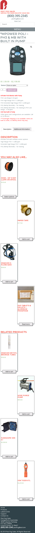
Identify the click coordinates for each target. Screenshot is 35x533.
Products (4, 510)
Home (3, 508)
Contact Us (4, 516)
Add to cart (12, 90)
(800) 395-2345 (17, 16)
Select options (9, 197)
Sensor (3, 85)
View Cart (17, 21)
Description (7, 129)
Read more (26, 324)
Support (3, 514)
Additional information (22, 129)
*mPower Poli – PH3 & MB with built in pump (14, 37)
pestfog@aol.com (17, 19)
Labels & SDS (5, 512)
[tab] (7, 129)
